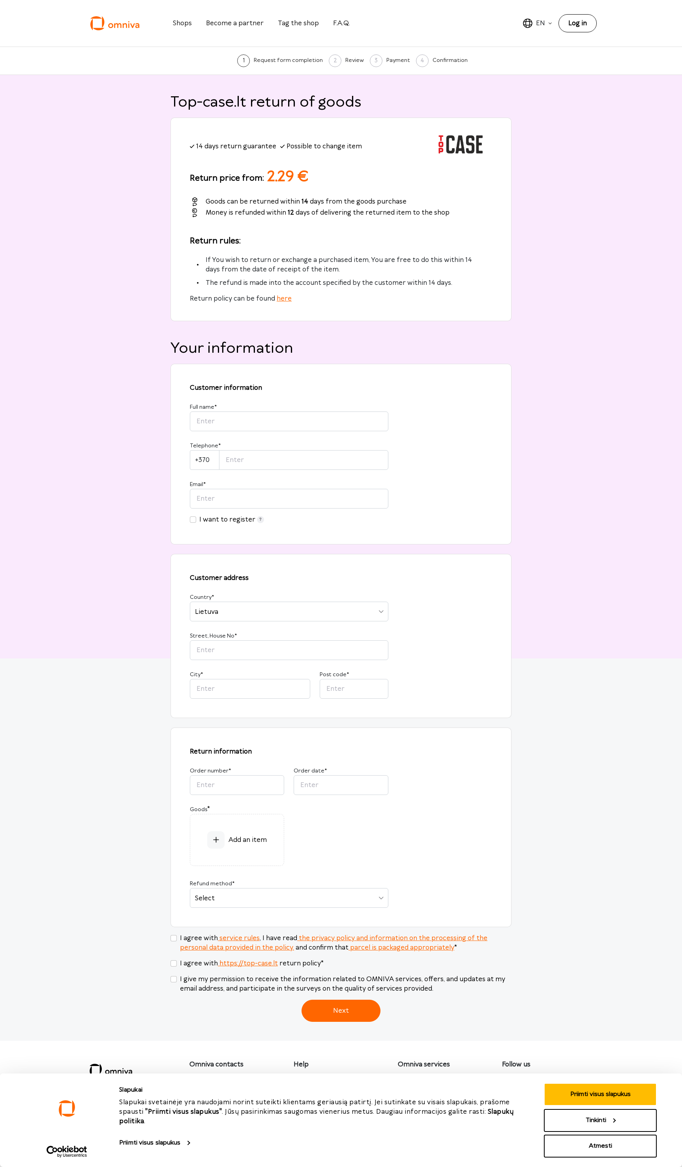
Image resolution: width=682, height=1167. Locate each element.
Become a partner (235, 23)
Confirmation (450, 60)
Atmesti (600, 1146)
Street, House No (213, 636)
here (284, 298)
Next (341, 1010)
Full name (203, 407)
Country (202, 597)
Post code (334, 674)
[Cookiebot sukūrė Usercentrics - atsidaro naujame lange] (66, 1152)
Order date (310, 770)
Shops (182, 23)
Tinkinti (596, 1120)
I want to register (227, 519)
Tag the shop (298, 23)
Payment (398, 60)
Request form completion (288, 60)
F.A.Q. (341, 23)
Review (354, 60)
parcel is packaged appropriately (402, 947)
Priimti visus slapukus (149, 1143)
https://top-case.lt (248, 963)
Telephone (205, 445)
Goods (198, 809)
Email (198, 484)
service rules (239, 938)
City (196, 674)
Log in (577, 23)
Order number (210, 770)
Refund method (212, 883)
